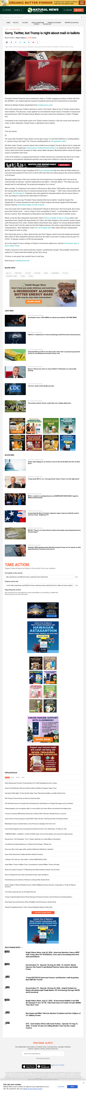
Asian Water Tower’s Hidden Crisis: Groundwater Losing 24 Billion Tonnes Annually (32, 864)
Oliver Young (39, 332)
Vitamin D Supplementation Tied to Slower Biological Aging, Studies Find (28, 907)
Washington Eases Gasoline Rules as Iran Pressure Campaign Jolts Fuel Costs (30, 824)
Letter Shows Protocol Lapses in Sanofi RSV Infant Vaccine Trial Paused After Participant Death (36, 818)
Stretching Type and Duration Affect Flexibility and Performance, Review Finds (30, 902)
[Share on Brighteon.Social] (7, 42)
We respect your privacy (43, 1058)
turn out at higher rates (43, 228)
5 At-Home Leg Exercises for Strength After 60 (20, 892)
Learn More (61, 1086)
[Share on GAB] (24, 42)
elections (31, 47)
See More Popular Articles (43, 912)
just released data (47, 170)
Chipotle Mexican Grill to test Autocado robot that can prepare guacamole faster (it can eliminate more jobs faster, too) (54, 352)
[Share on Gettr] (33, 42)
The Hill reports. (18, 193)
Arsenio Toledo (39, 315)
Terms (52, 1072)
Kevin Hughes (39, 349)
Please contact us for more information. (16, 594)
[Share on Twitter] (16, 42)
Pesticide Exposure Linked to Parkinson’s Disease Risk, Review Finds (27, 880)
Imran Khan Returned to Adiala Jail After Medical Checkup (24, 854)
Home (8, 22)
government (42, 47)
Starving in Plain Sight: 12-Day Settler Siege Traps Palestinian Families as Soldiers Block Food (35, 793)
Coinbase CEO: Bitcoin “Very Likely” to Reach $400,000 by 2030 (26, 859)
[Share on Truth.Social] (29, 42)
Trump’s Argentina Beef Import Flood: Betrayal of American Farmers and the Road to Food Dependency (38, 897)
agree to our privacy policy (32, 1089)
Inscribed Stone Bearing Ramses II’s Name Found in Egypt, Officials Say (28, 844)
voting (71, 47)
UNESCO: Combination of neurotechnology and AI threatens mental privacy (54, 334)
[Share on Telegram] (20, 42)
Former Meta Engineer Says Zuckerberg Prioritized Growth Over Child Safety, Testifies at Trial (35, 829)
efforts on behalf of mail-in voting (56, 218)
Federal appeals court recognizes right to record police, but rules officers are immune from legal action (38, 808)
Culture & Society (15, 29)
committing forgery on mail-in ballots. (31, 205)
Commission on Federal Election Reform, (41, 148)
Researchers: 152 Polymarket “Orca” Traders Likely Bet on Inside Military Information (33, 839)
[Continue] (61, 1053)
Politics (15, 22)
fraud (36, 47)
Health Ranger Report (13, 947)
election (24, 47)
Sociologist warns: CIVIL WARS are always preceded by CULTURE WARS (52, 317)
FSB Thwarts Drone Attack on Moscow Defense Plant (22, 798)
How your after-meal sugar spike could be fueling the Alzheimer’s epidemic (29, 849)
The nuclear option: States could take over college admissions (49, 403)
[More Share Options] (38, 42)
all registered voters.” (59, 141)
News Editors (21, 38)
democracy (17, 47)
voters (66, 47)
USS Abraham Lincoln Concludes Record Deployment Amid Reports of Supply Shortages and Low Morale (39, 803)
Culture (25, 22)
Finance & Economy (54, 22)
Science (36, 24)
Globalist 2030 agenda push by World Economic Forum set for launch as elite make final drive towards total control (54, 548)
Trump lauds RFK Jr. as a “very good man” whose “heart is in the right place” (53, 479)
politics (49, 47)
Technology (47, 24)
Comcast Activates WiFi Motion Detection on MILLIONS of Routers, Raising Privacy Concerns (35, 813)
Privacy (47, 1072)
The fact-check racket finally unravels (41, 386)
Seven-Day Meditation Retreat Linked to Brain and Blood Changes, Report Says (31, 788)
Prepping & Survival (72, 22)
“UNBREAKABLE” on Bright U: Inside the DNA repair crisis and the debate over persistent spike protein (39, 834)
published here (38, 1078)
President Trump (58, 47)
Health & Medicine (38, 22)
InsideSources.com (45, 105)
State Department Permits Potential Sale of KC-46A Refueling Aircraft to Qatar (31, 783)
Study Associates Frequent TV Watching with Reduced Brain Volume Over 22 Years (32, 869)
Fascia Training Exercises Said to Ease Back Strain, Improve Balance (27, 875)
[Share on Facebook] (11, 42)
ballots (11, 47)
